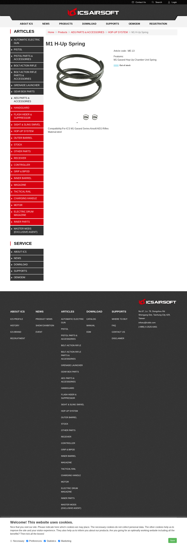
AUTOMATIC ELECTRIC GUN (27, 41)
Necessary (18, 541)
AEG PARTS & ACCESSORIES (22, 100)
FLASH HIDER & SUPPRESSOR (23, 116)
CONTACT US (118, 332)
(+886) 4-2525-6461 (147, 327)
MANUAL (90, 325)
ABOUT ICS (20, 252)
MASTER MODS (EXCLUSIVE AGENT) (25, 230)
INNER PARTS (22, 222)
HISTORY (14, 325)
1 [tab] (77, 122)
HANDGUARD (21, 108)
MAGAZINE (20, 185)
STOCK (18, 144)
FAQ (114, 325)
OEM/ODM (19, 277)
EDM (88, 332)
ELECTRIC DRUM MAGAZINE (23, 213)
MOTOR (18, 205)
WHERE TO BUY (119, 319)
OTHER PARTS (22, 151)
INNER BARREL (23, 178)
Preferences (35, 541)
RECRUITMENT (17, 338)
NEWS (17, 258)
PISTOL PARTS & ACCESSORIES (23, 58)
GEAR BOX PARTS (24, 91)
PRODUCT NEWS (44, 319)
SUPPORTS (20, 271)
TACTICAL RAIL (22, 191)
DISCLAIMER (118, 338)
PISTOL (18, 49)
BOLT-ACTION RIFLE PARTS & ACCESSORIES (25, 75)
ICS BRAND (15, 332)
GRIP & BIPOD (22, 171)
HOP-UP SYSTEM (23, 131)
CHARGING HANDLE (25, 198)
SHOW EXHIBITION (45, 325)
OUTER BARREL (23, 138)
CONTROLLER (22, 165)
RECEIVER (20, 158)
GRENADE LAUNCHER (27, 85)
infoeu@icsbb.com (147, 322)
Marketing (66, 541)
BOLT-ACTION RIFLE (25, 65)
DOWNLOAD (21, 264)
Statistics (51, 541)
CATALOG (91, 319)
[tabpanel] (86, 117)
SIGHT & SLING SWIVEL (27, 124)
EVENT (39, 332)
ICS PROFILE (16, 319)
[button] (172, 2)
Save (172, 540)
